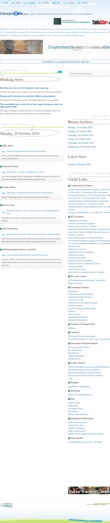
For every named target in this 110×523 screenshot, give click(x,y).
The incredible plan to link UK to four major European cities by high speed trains (31, 105)
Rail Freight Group (75, 409)
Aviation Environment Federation (81, 294)
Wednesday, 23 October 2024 (82, 147)
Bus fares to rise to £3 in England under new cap (24, 88)
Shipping (31, 3)
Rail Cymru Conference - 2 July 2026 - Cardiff (85, 204)
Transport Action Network (78, 320)
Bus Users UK (73, 353)
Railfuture (72, 311)
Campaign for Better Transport (80, 297)
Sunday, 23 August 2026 (79, 164)
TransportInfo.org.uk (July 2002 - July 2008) (85, 442)
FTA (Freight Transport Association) (81, 336)
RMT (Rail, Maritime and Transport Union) (84, 373)
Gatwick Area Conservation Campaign (83, 303)
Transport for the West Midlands (80, 261)
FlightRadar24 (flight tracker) (79, 387)
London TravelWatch (76, 356)
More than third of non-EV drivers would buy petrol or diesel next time (33, 234)
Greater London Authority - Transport (82, 226)
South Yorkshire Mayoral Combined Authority (85, 238)
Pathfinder (72, 328)
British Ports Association (77, 423)
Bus (58, 3)
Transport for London (76, 255)
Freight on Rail (73, 403)
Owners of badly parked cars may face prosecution (26, 151)
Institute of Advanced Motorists (80, 395)
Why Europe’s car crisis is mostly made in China (25, 172)
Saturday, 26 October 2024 (80, 135)
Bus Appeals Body (75, 350)
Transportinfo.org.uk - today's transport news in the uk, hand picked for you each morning (46, 14)
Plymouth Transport (75, 235)
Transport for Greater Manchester (81, 252)
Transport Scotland (75, 267)
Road (18, 3)
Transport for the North (77, 258)
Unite (70, 378)
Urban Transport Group (77, 269)
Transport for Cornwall (76, 249)
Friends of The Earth (76, 300)
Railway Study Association (78, 414)
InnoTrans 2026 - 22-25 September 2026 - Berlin (87, 198)
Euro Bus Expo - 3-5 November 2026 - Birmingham (88, 193)
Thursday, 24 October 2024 (81, 143)
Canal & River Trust (75, 425)
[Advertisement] (31, 142)
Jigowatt (101, 504)
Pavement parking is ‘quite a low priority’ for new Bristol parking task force (33, 212)
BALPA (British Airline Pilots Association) (83, 370)
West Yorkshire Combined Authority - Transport (86, 272)
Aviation (46, 3)
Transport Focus (74, 359)
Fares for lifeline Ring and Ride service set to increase (28, 255)
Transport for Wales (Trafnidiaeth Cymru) (84, 264)
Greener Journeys (75, 283)
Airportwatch (73, 291)
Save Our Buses (74, 314)
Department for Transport (78, 221)
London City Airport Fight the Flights (82, 309)
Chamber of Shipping (76, 428)
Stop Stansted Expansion (78, 317)
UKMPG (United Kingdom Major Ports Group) (85, 434)
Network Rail (73, 406)
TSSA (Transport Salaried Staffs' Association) (85, 376)
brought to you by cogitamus (8, 505)
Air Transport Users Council (79, 347)
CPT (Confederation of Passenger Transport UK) (87, 280)
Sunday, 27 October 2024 (80, 131)
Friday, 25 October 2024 (79, 139)
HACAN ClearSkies (75, 306)
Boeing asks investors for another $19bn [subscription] (27, 96)
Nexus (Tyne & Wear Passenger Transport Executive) (88, 232)
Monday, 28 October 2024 (80, 127)
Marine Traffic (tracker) (77, 431)
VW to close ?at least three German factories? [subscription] (30, 193)
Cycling (71, 3)
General (85, 3)
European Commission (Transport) (81, 224)
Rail (6, 3)
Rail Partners (73, 411)
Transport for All (74, 246)
